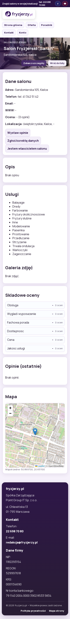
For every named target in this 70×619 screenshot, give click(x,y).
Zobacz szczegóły (33, 63)
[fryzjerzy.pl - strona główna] (18, 14)
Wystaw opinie (17, 133)
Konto (22, 32)
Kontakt (9, 32)
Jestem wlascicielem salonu (27, 149)
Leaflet (41, 465)
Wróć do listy (57, 63)
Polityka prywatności (33, 610)
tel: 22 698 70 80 (45, 4)
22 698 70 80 (15, 531)
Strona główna (13, 25)
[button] (35, 431)
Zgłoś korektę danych (23, 141)
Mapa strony (56, 610)
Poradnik (46, 25)
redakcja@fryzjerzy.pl (22, 542)
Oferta (32, 25)
